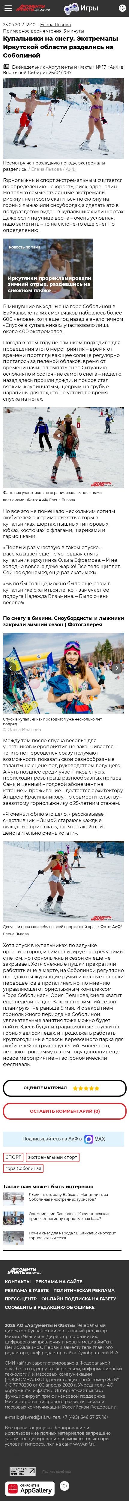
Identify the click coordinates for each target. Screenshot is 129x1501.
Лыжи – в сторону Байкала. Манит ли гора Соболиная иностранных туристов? (68, 1197)
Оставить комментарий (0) (65, 1111)
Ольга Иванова (24, 729)
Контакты (18, 1281)
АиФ (71, 169)
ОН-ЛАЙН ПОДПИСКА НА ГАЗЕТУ (78, 1299)
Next (117, 668)
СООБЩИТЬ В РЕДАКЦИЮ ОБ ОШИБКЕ (49, 1307)
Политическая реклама (84, 1290)
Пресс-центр (21, 1299)
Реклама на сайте (58, 1281)
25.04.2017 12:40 (19, 24)
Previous (9, 668)
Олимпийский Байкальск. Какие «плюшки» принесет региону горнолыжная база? (69, 1216)
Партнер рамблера (56, 1471)
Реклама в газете (27, 1290)
